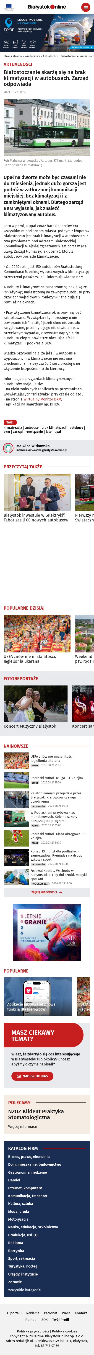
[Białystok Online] (47, 7)
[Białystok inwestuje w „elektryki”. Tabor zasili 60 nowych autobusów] (37, 492)
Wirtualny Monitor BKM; (43, 399)
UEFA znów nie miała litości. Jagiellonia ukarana (30, 659)
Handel (14, 1180)
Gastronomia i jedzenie (27, 1172)
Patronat (50, 1313)
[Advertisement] (47, 564)
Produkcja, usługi (23, 1235)
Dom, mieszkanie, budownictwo (34, 1164)
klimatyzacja (13, 427)
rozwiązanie (34, 432)
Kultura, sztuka (20, 1203)
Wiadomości (32, 56)
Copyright (17, 1336)
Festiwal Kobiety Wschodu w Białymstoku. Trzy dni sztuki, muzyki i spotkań (60, 875)
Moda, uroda (18, 1211)
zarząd (18, 432)
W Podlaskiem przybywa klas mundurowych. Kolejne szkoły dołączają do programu (54, 817)
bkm (7, 432)
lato (49, 432)
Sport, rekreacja (21, 1258)
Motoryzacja (18, 1219)
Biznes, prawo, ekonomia (29, 1157)
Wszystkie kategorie (24, 1290)
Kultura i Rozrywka (41, 884)
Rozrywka (16, 1251)
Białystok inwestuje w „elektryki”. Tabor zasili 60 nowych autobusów (36, 518)
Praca (66, 1313)
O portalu (14, 1313)
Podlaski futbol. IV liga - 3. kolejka (57, 778)
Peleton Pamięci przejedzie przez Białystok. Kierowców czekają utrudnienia (56, 797)
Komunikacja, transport (27, 1196)
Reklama (15, 1243)
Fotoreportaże (21, 678)
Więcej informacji (22, 1126)
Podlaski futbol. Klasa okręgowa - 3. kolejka (58, 836)
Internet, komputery (25, 1188)
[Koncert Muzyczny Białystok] (36, 703)
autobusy (32, 427)
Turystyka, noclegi (23, 1266)
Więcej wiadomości (44, 892)
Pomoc (30, 1320)
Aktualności (50, 56)
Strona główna (13, 56)
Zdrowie (15, 1282)
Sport (35, 766)
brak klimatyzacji (54, 427)
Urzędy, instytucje (23, 1274)
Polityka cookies (64, 1331)
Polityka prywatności (33, 1331)
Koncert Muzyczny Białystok (30, 726)
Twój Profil (60, 1320)
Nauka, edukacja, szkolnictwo (33, 1227)
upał (58, 432)
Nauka (35, 826)
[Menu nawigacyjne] (85, 7)
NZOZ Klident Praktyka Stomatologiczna (36, 1115)
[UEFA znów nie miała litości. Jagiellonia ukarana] (37, 633)
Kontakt (81, 1313)
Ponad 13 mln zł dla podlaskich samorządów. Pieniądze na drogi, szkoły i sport (56, 855)
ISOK (44, 1320)
